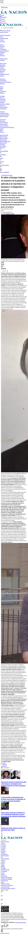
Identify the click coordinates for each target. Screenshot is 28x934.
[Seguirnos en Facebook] (2, 892)
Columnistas (3, 80)
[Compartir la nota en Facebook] (2, 269)
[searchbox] (13, 28)
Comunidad (3, 69)
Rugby (1, 88)
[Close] (2, 832)
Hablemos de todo (4, 74)
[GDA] (5, 927)
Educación (2, 66)
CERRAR (2, 0)
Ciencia (2, 72)
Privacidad (23, 922)
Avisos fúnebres (4, 122)
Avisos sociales (3, 124)
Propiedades (3, 49)
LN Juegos (2, 96)
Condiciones (18, 922)
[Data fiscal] (2, 931)
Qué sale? (2, 111)
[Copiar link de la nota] (2, 267)
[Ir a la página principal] (14, 13)
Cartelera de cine (4, 113)
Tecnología (2, 99)
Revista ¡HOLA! (3, 136)
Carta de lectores (4, 126)
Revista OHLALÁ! (4, 135)
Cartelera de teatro (4, 115)
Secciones (4, 17)
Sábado (2, 129)
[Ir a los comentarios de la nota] (3, 263)
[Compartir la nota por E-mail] (5, 269)
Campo (2, 48)
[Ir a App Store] (5, 911)
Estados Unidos (4, 58)
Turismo (2, 97)
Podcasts (2, 105)
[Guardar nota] (2, 263)
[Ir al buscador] (2, 9)
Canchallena (3, 91)
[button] (14, 98)
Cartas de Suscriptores (5, 82)
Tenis (1, 90)
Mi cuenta (4, 23)
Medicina (3, 763)
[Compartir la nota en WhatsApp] (3, 265)
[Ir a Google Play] (5, 908)
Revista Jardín (3, 143)
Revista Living (3, 140)
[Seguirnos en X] (2, 896)
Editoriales (2, 79)
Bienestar (2, 71)
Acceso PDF (3, 119)
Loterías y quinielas (4, 104)
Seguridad (2, 65)
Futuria (2, 44)
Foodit (3, 19)
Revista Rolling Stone (5, 141)
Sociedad (9, 175)
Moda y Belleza (3, 107)
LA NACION (4, 175)
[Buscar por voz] (26, 28)
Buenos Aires (3, 63)
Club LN (3, 21)
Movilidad (2, 52)
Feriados (2, 102)
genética (5, 764)
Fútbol (1, 87)
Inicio (3, 15)
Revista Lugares (4, 138)
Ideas (1, 130)
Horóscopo (3, 101)
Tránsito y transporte (5, 35)
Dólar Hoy (2, 46)
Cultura (2, 68)
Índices (2, 54)
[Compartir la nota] (2, 265)
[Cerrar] (22, 25)
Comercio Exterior (4, 51)
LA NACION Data (4, 38)
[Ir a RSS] (2, 904)
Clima (1, 37)
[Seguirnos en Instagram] (2, 900)
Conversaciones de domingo (7, 127)
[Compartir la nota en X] (3, 269)
